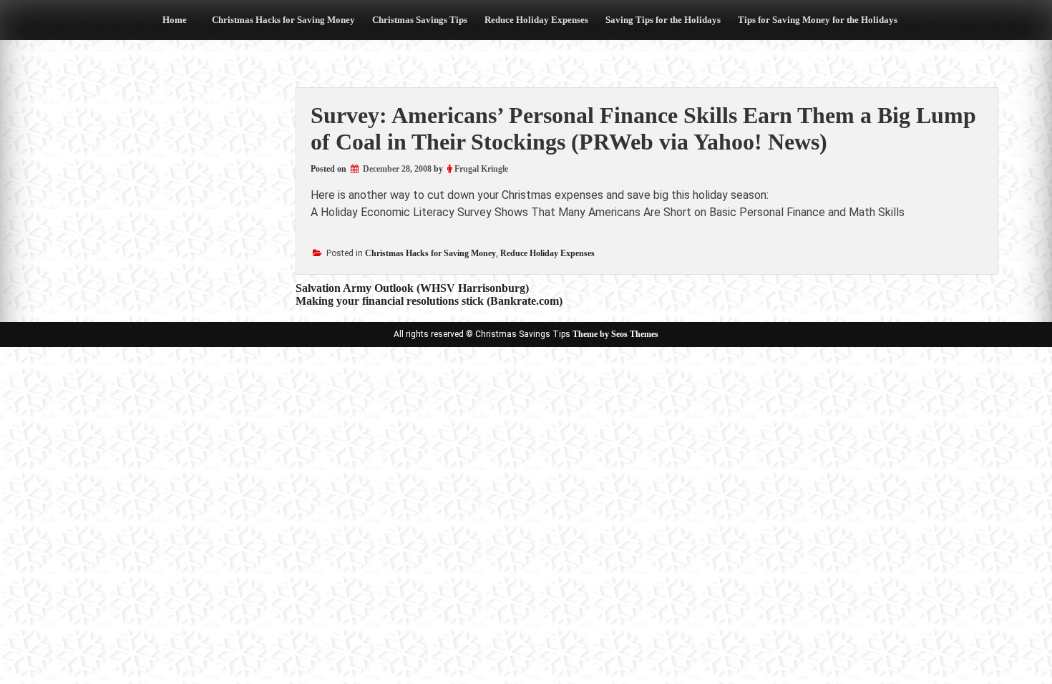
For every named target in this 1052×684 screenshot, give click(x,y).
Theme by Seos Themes (615, 334)
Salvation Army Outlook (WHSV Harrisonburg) (412, 288)
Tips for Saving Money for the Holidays (817, 19)
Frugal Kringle (481, 169)
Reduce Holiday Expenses (536, 19)
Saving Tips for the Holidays (663, 19)
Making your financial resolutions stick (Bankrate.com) (429, 301)
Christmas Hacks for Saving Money (283, 19)
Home (174, 19)
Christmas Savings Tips (419, 19)
